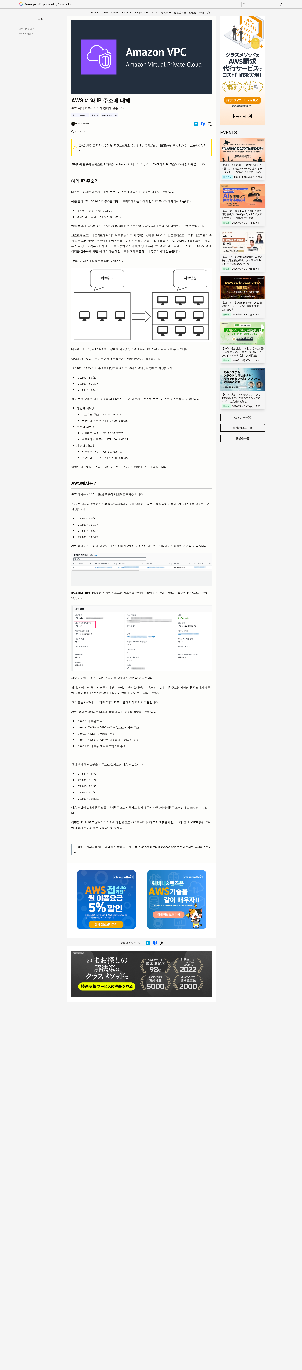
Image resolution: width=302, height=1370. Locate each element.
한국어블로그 (81, 115)
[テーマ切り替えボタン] (282, 4)
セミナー (166, 12)
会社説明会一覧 (242, 428)
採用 (209, 12)
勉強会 (192, 12)
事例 (201, 12)
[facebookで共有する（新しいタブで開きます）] (203, 124)
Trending (95, 12)
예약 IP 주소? (26, 28)
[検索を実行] (244, 4)
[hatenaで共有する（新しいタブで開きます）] (196, 124)
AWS (106, 12)
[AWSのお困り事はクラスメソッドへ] (141, 974)
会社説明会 (180, 12)
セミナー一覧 (242, 417)
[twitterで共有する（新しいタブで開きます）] (210, 124)
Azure (155, 12)
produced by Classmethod (57, 4)
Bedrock (126, 12)
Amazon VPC (110, 115)
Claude (115, 12)
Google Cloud (141, 12)
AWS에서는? (26, 33)
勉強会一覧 (243, 438)
